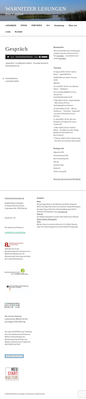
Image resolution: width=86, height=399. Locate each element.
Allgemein (57, 152)
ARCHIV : (57, 83)
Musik (56, 168)
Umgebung (59, 25)
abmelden (62, 58)
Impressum (30, 394)
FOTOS (24, 25)
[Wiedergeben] (8, 57)
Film (55, 162)
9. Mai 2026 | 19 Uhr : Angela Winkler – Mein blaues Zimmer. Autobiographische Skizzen (67, 102)
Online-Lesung (59, 171)
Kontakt (19, 32)
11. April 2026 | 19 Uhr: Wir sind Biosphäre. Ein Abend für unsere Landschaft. (65, 121)
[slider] (45, 57)
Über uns (73, 25)
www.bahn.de (62, 212)
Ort (48, 25)
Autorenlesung (59, 155)
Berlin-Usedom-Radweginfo (47, 219)
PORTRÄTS (37, 25)
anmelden (60, 56)
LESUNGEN (11, 25)
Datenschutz (40, 394)
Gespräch (57, 165)
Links (8, 32)
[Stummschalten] (40, 57)
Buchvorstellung (59, 159)
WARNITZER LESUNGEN (35, 9)
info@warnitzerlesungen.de (14, 198)
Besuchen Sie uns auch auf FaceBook (67, 179)
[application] (27, 57)
